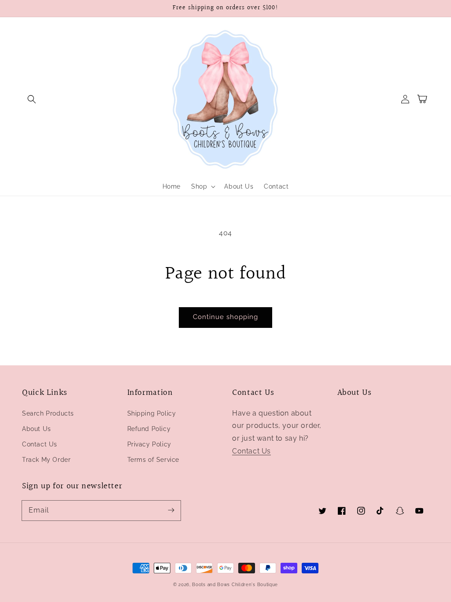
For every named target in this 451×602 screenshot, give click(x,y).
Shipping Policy (151, 413)
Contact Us (39, 444)
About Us (36, 428)
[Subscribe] (171, 510)
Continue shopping (225, 317)
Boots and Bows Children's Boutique (235, 584)
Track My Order (46, 459)
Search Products (48, 413)
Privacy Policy (149, 444)
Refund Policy (149, 428)
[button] (31, 99)
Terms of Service (153, 459)
